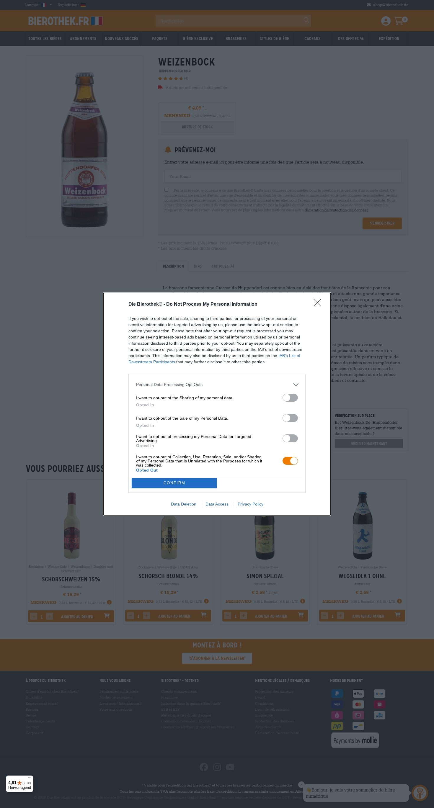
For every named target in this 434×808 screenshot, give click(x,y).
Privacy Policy (250, 504)
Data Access (217, 504)
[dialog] (217, 404)
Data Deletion (183, 504)
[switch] (290, 398)
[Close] (319, 304)
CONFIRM (174, 483)
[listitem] (217, 385)
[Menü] (29, 779)
